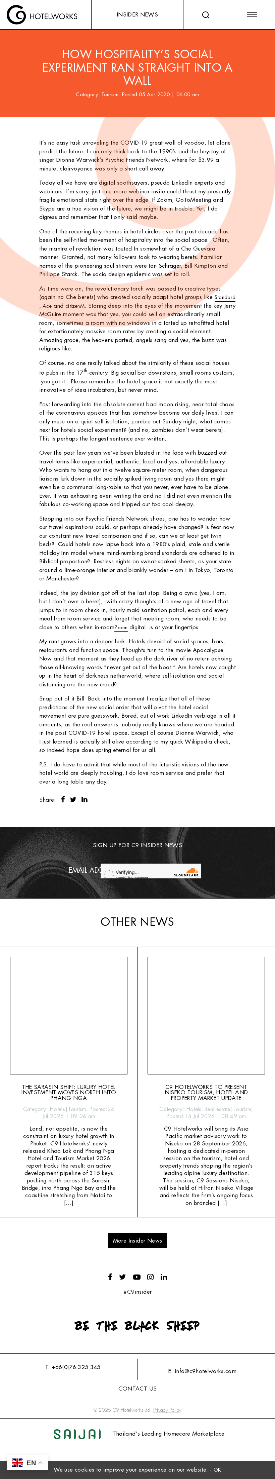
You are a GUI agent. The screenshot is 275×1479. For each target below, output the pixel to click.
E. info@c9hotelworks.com (202, 1371)
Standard (225, 297)
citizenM (75, 306)
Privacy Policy (167, 1410)
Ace (47, 306)
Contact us (137, 1389)
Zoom (120, 627)
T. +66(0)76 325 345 (72, 1367)
